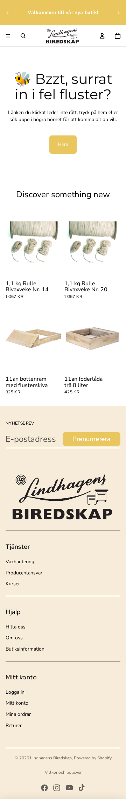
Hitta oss (16, 627)
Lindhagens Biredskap (51, 758)
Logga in (15, 692)
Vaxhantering (20, 561)
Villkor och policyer (63, 772)
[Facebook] (44, 788)
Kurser (13, 583)
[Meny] (8, 36)
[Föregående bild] (7, 12)
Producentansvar (24, 573)
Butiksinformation (25, 649)
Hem (63, 144)
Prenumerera (91, 439)
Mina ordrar (18, 714)
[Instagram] (56, 788)
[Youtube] (69, 788)
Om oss (14, 637)
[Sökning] (23, 36)
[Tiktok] (81, 788)
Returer (14, 725)
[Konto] (102, 36)
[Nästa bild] (118, 12)
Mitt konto (17, 703)
